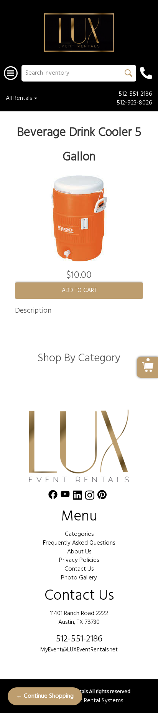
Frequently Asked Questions (79, 543)
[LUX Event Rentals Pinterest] (102, 496)
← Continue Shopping (45, 696)
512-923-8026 (134, 103)
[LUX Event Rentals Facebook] (53, 496)
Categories (79, 534)
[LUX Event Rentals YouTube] (65, 496)
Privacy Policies (79, 560)
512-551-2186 (135, 94)
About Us (79, 552)
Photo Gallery (79, 578)
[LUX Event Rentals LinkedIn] (77, 496)
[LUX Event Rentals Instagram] (89, 496)
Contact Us (79, 569)
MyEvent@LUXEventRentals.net (79, 649)
